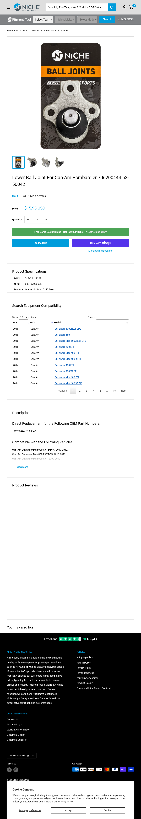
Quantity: (17, 219)
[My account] (124, 7)
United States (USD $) (19, 755)
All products (21, 30)
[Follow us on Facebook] (9, 769)
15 (114, 390)
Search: (92, 317)
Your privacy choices (87, 678)
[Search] (112, 7)
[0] (131, 7)
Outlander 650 (62, 334)
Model (57, 322)
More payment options (100, 250)
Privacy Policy (65, 801)
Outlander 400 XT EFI (66, 371)
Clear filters (125, 19)
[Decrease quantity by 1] (28, 219)
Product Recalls (85, 683)
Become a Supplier (16, 739)
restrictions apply (97, 232)
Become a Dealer (16, 734)
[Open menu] (8, 7)
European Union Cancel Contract (94, 688)
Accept (68, 810)
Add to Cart (41, 243)
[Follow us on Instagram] (15, 769)
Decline (107, 810)
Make (33, 322)
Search (107, 19)
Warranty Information (18, 729)
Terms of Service (85, 672)
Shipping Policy (85, 657)
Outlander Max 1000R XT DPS (70, 340)
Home (10, 30)
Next (123, 390)
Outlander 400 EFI (64, 346)
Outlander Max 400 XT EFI (68, 359)
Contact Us (13, 719)
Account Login (14, 724)
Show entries (24, 317)
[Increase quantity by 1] (46, 219)
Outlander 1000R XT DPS (68, 328)
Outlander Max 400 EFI (67, 353)
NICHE (15, 196)
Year (15, 322)
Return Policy (84, 662)
